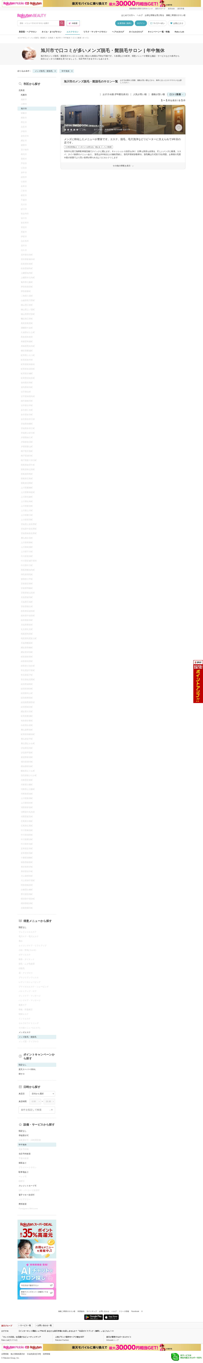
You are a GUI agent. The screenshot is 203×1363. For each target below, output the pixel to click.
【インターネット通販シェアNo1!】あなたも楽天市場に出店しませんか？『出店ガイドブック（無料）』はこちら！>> (66, 1331)
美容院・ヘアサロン (28, 32)
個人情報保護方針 (18, 1354)
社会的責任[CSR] (34, 1354)
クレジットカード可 (28, 1186)
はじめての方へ (128, 15)
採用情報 (46, 1354)
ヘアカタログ (118, 32)
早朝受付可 (24, 1135)
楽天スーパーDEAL (27, 1069)
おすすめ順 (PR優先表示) (116, 94)
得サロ (22, 1074)
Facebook (135, 1311)
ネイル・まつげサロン (52, 32)
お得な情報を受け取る (154, 15)
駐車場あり (24, 1172)
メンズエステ (25, 1032)
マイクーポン (159, 23)
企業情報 (5, 1354)
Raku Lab (179, 32)
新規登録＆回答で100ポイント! (141, 9)
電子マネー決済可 (27, 1195)
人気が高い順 (140, 94)
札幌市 (24, 95)
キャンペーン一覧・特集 (159, 32)
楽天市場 (180, 9)
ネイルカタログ (136, 32)
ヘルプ (140, 15)
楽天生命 (171, 9)
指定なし (23, 927)
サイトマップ (92, 1311)
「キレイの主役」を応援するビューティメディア (21, 1337)
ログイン (141, 23)
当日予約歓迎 (25, 1154)
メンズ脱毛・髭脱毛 (38, 38)
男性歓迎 (23, 1204)
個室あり (23, 1163)
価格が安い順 (158, 94)
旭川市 (58, 38)
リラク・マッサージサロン (95, 32)
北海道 (50, 38)
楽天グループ (160, 9)
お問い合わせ (104, 1311)
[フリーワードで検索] (62, 23)
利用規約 (81, 1311)
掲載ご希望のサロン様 (175, 15)
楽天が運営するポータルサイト (118, 1337)
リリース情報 (124, 1311)
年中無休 (66, 38)
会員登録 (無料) (124, 23)
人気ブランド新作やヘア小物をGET (69, 1337)
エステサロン (73, 32)
